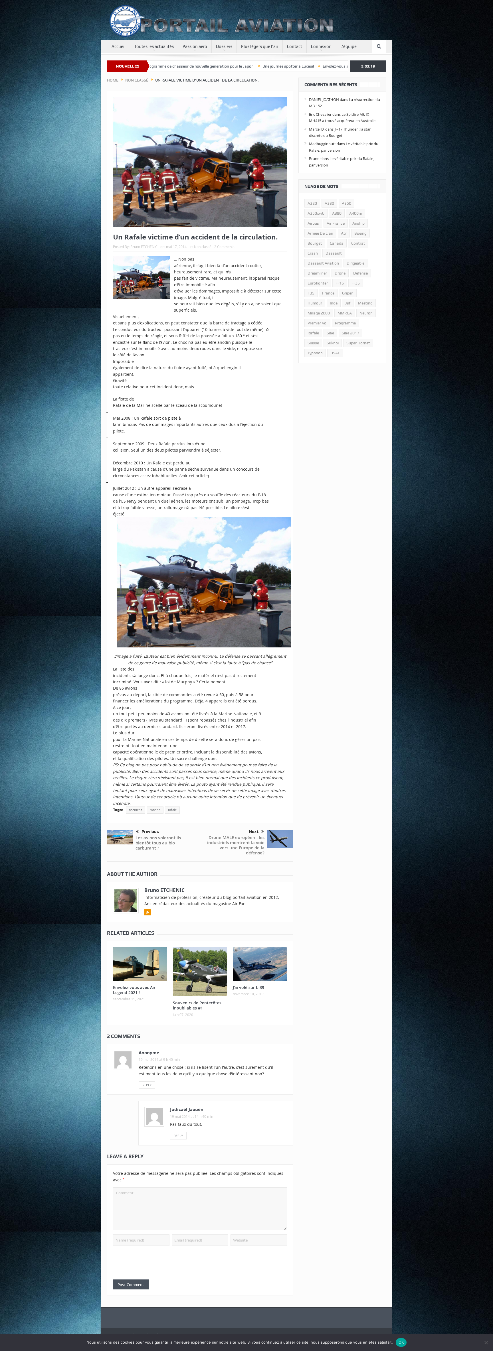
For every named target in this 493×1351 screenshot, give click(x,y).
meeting (365, 303)
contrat (358, 243)
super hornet (358, 343)
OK (401, 1342)
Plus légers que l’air (259, 46)
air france (336, 223)
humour (315, 303)
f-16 (340, 283)
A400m (355, 213)
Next (253, 831)
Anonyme (149, 1053)
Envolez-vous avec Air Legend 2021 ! (248, 66)
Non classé (202, 246)
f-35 (355, 283)
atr (344, 233)
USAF (335, 353)
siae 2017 (350, 333)
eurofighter (318, 283)
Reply (146, 1085)
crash (313, 253)
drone (340, 273)
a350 (346, 203)
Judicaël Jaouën (186, 1109)
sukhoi (333, 343)
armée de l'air (320, 233)
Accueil (119, 46)
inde (334, 303)
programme (345, 323)
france (328, 293)
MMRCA (345, 313)
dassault (334, 253)
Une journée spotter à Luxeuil (183, 66)
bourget (315, 243)
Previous (150, 831)
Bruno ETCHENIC (143, 246)
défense (360, 273)
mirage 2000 (319, 313)
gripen (347, 293)
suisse (313, 343)
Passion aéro (195, 46)
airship (358, 223)
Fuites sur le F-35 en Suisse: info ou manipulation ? (334, 66)
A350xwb (316, 213)
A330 (329, 203)
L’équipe (348, 46)
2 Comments (224, 246)
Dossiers (224, 46)
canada (337, 243)
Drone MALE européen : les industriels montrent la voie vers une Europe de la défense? (235, 845)
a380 (337, 213)
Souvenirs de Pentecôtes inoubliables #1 (197, 1005)
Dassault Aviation (323, 263)
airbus (313, 223)
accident (135, 810)
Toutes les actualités (154, 46)
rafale (172, 810)
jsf (347, 303)
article (201, 475)
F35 (311, 293)
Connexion (321, 46)
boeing (360, 233)
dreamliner (317, 273)
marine (155, 810)
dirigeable (355, 263)
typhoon (315, 353)
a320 (312, 203)
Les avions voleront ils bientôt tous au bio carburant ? (158, 843)
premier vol (317, 323)
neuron (366, 313)
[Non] (486, 1342)
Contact (294, 46)
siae (330, 333)
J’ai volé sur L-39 (248, 987)
